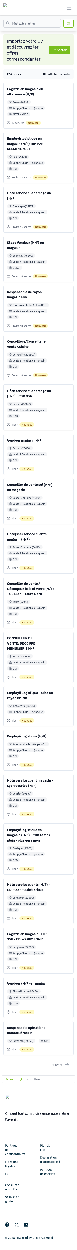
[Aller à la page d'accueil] (9, 7)
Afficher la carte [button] (59, 74)
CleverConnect (43, 1237)
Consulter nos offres (12, 1187)
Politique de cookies (47, 1171)
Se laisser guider (12, 1199)
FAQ (8, 1174)
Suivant (57, 1065)
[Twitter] (17, 1224)
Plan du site (45, 1147)
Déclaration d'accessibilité (50, 1159)
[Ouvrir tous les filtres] (68, 23)
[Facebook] (7, 1224)
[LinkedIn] (26, 1224)
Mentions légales (11, 1163)
